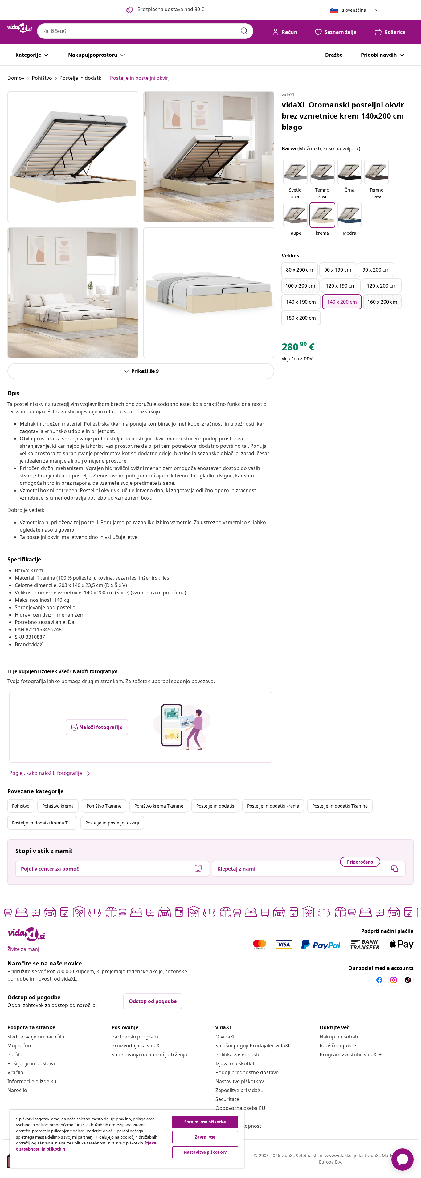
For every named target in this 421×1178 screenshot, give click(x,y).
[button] (164, 10)
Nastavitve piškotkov (239, 1081)
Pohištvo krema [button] (58, 806)
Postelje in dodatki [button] (215, 806)
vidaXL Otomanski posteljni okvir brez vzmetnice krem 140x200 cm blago (343, 115)
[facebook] (379, 980)
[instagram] (393, 980)
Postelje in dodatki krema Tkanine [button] (44, 823)
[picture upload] (182, 727)
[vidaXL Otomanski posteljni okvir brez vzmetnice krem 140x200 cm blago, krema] (73, 157)
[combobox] (145, 31)
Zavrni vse (205, 1137)
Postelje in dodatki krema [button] (273, 806)
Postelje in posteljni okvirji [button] (112, 823)
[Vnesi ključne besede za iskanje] (244, 31)
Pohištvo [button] (20, 806)
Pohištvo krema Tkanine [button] (158, 806)
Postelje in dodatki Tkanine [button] (340, 806)
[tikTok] (408, 980)
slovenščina (354, 10)
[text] (298, 348)
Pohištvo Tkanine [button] (104, 806)
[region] (127, 1139)
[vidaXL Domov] (19, 28)
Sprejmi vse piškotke (205, 1122)
